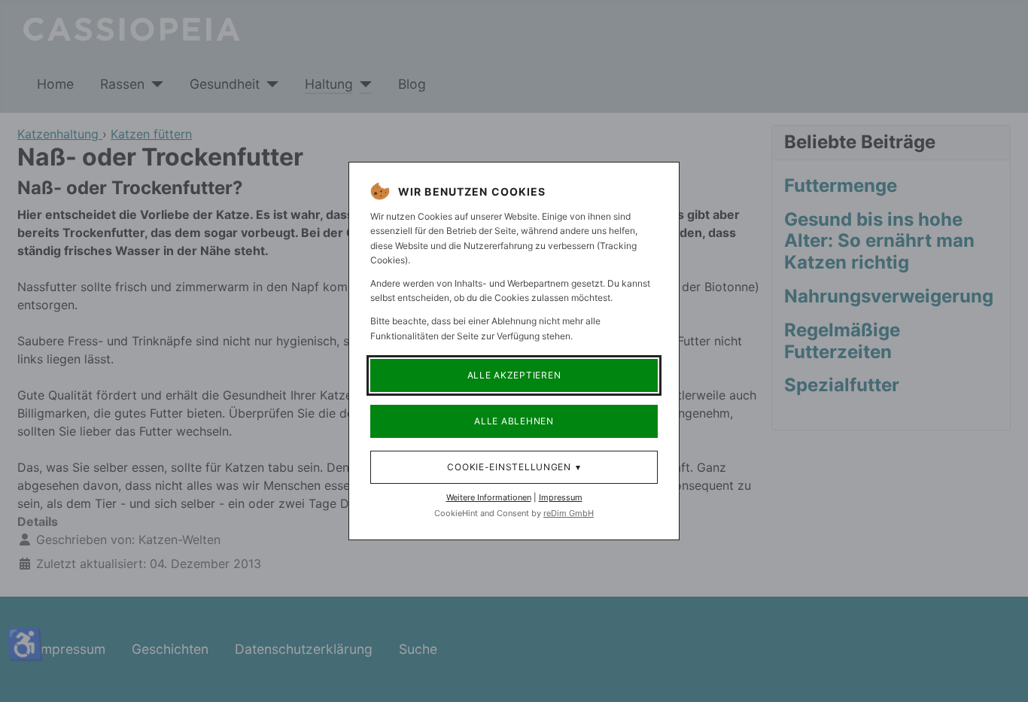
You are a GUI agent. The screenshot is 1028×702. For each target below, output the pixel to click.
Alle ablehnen (513, 421)
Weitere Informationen (488, 497)
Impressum (560, 497)
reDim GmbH (568, 513)
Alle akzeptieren (514, 375)
